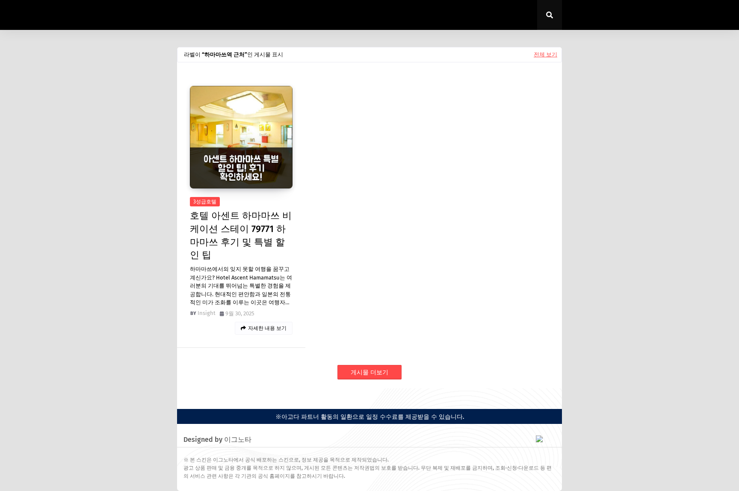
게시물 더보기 (369, 372)
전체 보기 (545, 54)
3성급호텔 (204, 202)
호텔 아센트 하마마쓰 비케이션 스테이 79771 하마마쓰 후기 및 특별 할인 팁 (241, 235)
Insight (207, 313)
